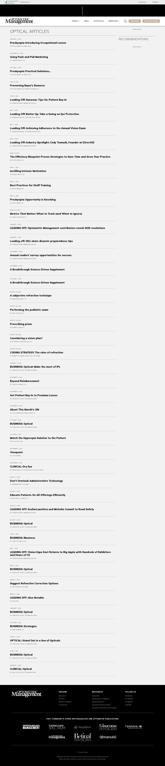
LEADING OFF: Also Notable (27, 597)
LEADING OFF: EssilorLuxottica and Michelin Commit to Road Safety (52, 509)
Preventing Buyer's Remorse (27, 85)
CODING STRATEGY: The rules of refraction (36, 352)
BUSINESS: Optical (21, 423)
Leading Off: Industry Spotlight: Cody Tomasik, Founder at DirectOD (52, 142)
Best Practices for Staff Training (30, 185)
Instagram (129, 702)
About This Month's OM (24, 409)
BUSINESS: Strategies (23, 626)
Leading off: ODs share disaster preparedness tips (41, 241)
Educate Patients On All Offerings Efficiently (37, 494)
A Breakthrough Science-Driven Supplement (37, 269)
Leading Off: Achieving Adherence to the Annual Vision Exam (48, 128)
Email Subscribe (151, 21)
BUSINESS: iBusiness (22, 537)
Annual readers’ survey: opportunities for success (41, 255)
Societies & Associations (101, 705)
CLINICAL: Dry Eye (21, 466)
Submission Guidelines (100, 699)
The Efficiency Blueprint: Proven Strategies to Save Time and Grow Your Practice (60, 156)
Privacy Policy (83, 752)
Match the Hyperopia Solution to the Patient (38, 437)
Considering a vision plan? (26, 338)
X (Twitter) (129, 699)
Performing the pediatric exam (29, 309)
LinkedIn (128, 705)
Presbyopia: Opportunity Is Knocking (33, 199)
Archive (62, 699)
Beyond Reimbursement (24, 381)
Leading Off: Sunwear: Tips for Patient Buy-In (38, 99)
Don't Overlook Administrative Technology (36, 480)
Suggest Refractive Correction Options (34, 583)
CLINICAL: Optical (21, 668)
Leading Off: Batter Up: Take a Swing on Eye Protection (44, 114)
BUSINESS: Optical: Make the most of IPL (35, 366)
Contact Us (63, 705)
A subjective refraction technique (31, 295)
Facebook (129, 696)
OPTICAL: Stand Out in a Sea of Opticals (35, 640)
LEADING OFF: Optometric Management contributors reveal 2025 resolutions (57, 227)
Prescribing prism (21, 324)
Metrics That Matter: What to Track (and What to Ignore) (46, 213)
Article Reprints (98, 702)
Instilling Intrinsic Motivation (28, 171)
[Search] (125, 21)
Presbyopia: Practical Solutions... (30, 71)
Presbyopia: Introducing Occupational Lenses (38, 42)
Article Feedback (65, 702)
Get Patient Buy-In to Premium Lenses (33, 395)
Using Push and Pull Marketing (29, 56)
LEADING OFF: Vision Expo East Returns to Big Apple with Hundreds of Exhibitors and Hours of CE (60, 553)
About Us (62, 696)
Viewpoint (16, 452)
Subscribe (135, 21)
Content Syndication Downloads (104, 708)
